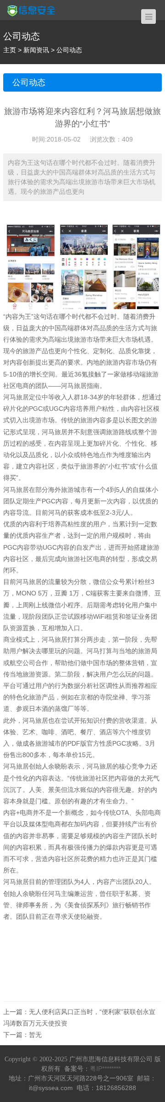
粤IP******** (105, 1068)
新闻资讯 (36, 50)
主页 (9, 50)
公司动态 (69, 50)
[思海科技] (36, 9)
